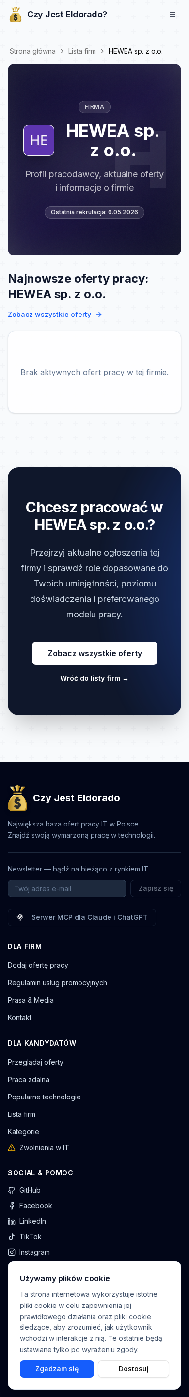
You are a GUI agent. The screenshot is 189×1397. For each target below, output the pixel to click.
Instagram (34, 1252)
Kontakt (20, 1017)
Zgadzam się (57, 1368)
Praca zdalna (28, 1079)
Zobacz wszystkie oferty (49, 314)
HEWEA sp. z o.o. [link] (136, 51)
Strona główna (33, 51)
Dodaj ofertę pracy (38, 965)
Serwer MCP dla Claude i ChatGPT (90, 917)
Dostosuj (134, 1368)
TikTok (30, 1236)
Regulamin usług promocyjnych (57, 982)
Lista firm (82, 51)
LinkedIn (32, 1221)
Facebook (35, 1206)
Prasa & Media (31, 1000)
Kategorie (23, 1131)
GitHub (30, 1190)
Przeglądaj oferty (35, 1062)
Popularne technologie (44, 1097)
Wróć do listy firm (94, 678)
